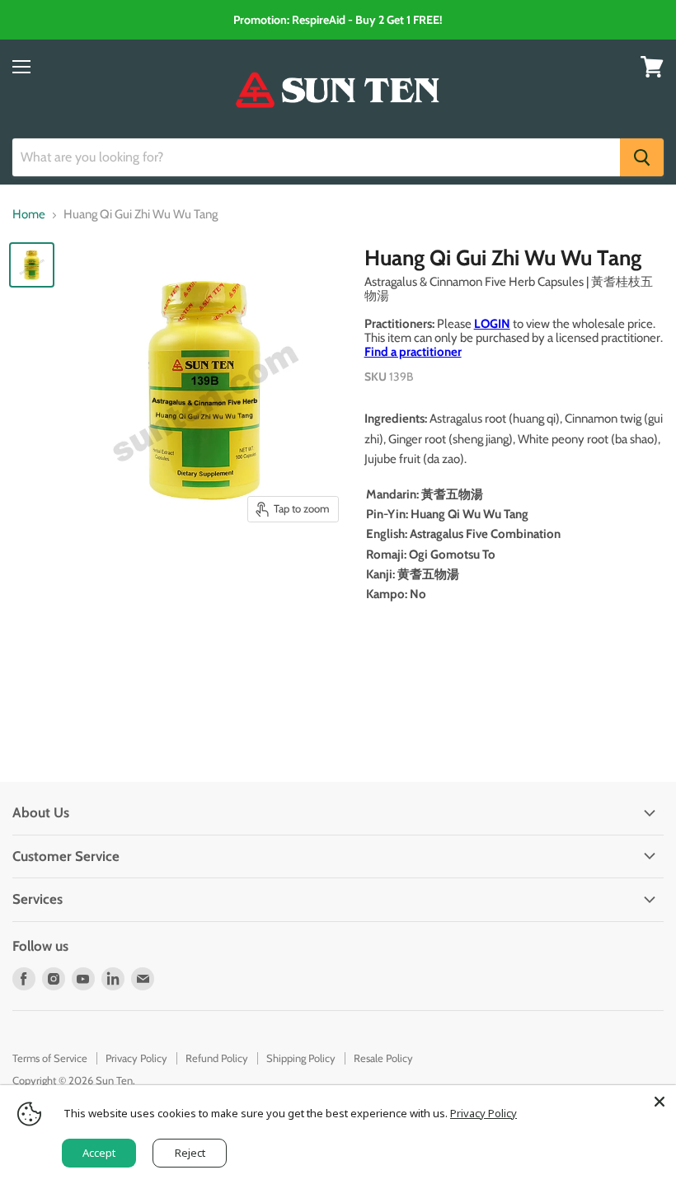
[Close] (659, 1101)
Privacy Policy (136, 1058)
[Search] (642, 157)
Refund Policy (216, 1058)
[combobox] (316, 157)
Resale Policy (383, 1058)
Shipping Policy (301, 1058)
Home (28, 215)
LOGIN (492, 323)
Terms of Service (49, 1058)
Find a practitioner (413, 351)
